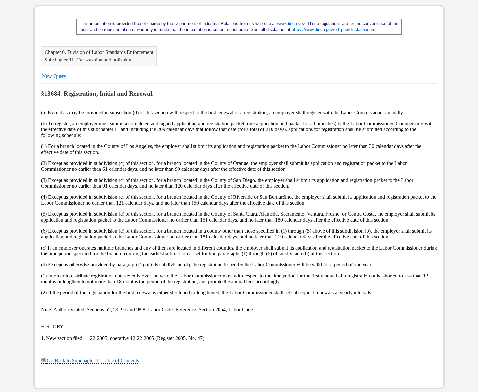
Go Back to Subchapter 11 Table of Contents (93, 360)
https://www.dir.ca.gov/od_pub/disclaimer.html (335, 29)
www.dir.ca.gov (291, 23)
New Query (54, 76)
